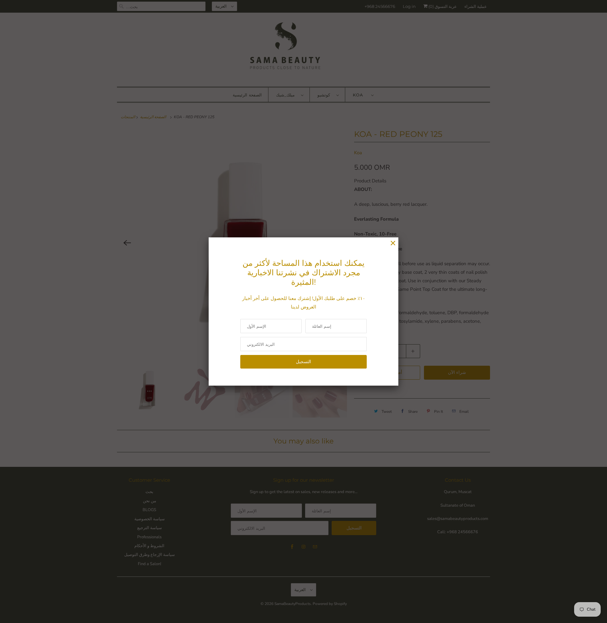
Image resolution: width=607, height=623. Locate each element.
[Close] (393, 243)
